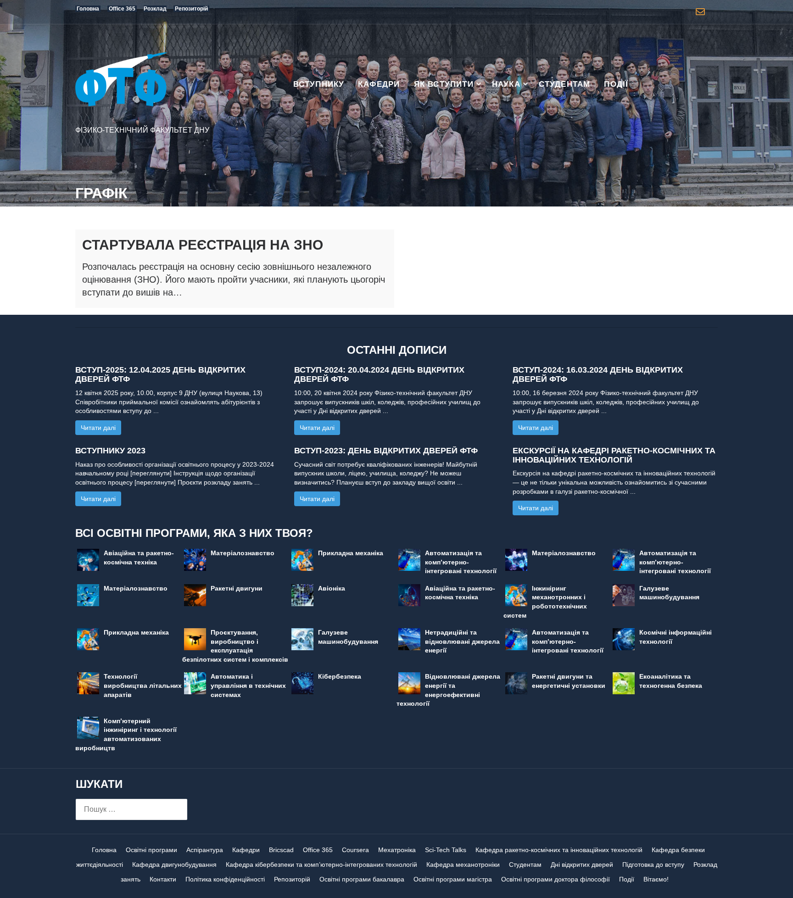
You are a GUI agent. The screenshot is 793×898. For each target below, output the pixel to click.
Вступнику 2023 (110, 450)
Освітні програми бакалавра (361, 879)
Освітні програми (151, 849)
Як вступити (444, 84)
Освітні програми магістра (452, 879)
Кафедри (379, 84)
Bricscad (281, 849)
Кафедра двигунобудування (174, 864)
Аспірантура (204, 849)
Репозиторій (292, 879)
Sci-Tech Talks (445, 849)
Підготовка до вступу (653, 864)
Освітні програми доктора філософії (555, 879)
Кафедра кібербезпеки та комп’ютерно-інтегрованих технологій (321, 864)
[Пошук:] (131, 809)
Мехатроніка (397, 849)
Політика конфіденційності (225, 879)
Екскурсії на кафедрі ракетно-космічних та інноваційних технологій (614, 455)
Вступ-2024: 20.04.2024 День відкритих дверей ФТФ (379, 374)
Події (616, 84)
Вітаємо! (656, 879)
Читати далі (98, 427)
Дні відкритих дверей (582, 864)
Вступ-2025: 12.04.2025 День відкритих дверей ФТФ (160, 374)
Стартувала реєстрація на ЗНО (202, 244)
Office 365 (318, 849)
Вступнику (319, 84)
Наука (506, 84)
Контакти (163, 879)
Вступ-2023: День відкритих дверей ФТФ (386, 450)
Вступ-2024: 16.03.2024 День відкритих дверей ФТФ (598, 374)
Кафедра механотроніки (463, 864)
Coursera (355, 849)
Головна (104, 849)
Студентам (565, 84)
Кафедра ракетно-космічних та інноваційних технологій (558, 849)
